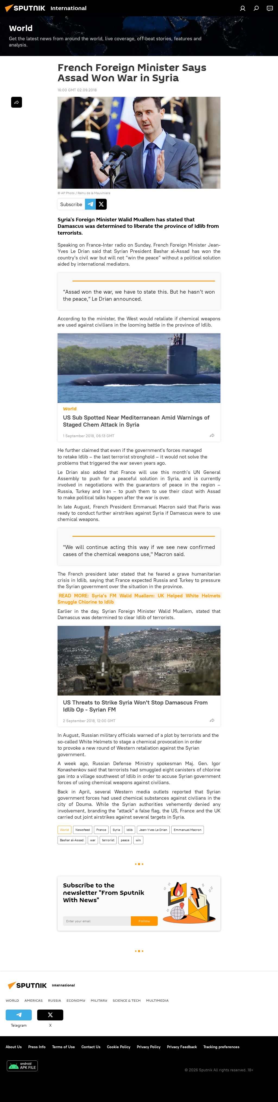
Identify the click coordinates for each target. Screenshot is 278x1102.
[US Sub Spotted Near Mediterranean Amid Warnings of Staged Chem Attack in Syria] (139, 368)
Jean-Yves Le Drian (153, 830)
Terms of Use (63, 1046)
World (70, 408)
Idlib (130, 830)
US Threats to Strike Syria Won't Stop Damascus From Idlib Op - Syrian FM (135, 706)
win (138, 840)
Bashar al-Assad (72, 840)
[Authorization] (242, 8)
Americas (33, 1000)
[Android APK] (22, 1066)
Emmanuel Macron (187, 830)
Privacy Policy (148, 1046)
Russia (54, 1000)
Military (99, 1000)
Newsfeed (82, 830)
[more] (212, 435)
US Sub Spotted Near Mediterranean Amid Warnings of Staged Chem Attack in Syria (136, 421)
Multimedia (157, 1000)
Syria (116, 830)
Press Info (37, 1046)
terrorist (108, 840)
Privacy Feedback (182, 1046)
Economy (76, 1000)
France (101, 830)
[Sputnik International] (26, 12)
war (93, 840)
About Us (14, 1046)
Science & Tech (127, 1000)
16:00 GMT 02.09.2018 (77, 90)
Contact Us (90, 1046)
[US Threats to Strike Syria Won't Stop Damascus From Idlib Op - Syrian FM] (139, 661)
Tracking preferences (221, 1046)
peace (125, 840)
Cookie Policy (118, 1046)
